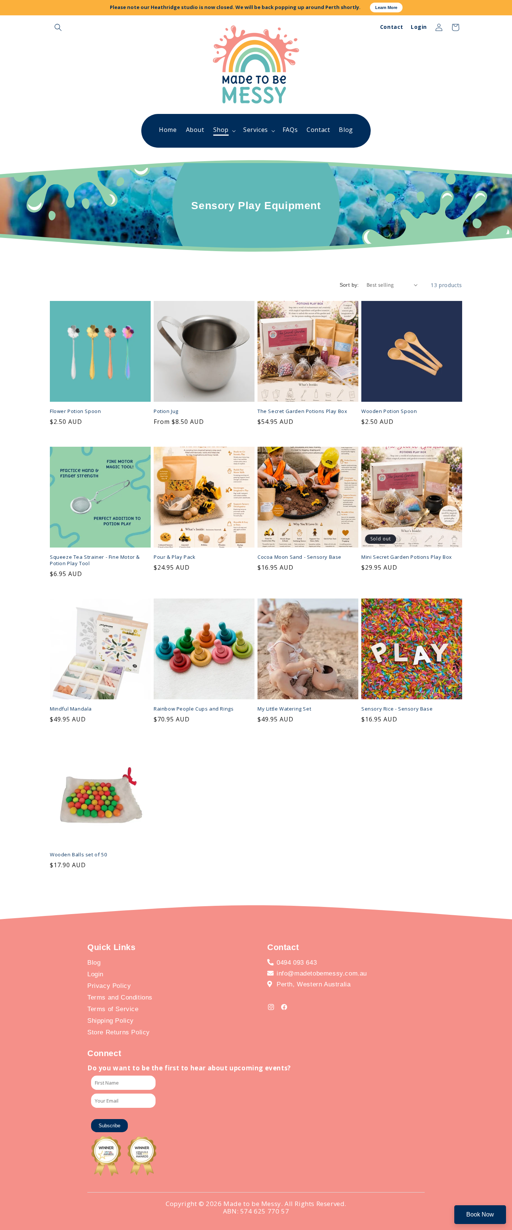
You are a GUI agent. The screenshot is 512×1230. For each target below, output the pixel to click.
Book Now (480, 1214)
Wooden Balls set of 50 (78, 854)
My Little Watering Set (284, 709)
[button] (58, 27)
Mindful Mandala (71, 709)
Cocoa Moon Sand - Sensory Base (299, 557)
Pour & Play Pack (175, 557)
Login (419, 26)
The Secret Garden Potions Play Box (302, 411)
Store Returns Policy (118, 1032)
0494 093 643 (297, 962)
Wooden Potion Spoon (389, 411)
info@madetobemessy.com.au (322, 973)
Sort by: (349, 285)
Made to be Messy (252, 1203)
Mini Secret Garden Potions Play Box (406, 557)
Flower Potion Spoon (75, 411)
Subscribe (109, 1125)
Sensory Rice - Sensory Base (397, 709)
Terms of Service (113, 1009)
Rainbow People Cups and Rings (194, 709)
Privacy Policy (109, 985)
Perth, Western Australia (313, 984)
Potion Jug (166, 411)
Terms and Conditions (120, 997)
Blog (93, 962)
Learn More (386, 7)
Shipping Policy (110, 1020)
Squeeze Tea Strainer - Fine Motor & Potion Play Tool (95, 560)
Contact (391, 26)
